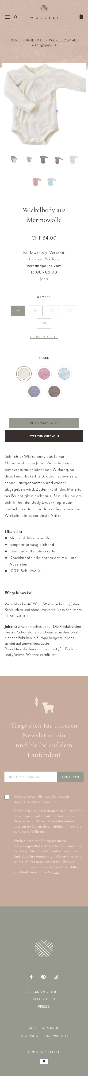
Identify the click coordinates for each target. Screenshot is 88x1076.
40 (18, 310)
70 (70, 310)
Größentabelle (44, 337)
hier (56, 872)
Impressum (29, 1036)
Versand (56, 252)
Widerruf (50, 1028)
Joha (44, 278)
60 (53, 310)
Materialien (44, 999)
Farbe (44, 358)
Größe (44, 297)
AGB (32, 1028)
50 (36, 310)
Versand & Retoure (44, 992)
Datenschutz (56, 1036)
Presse (44, 1007)
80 (44, 323)
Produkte (34, 40)
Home (14, 40)
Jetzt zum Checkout (44, 436)
